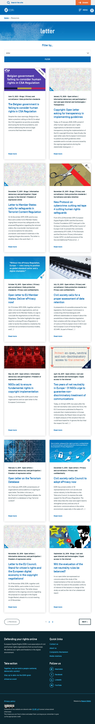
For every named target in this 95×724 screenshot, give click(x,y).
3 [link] (52, 622)
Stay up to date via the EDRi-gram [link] (17, 675)
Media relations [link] (56, 656)
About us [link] (53, 648)
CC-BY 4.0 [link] (35, 709)
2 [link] (49, 622)
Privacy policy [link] (9, 701)
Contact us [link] (54, 644)
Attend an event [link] (10, 679)
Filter (47, 59)
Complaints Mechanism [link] (59, 652)
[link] (92, 10)
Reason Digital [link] (86, 701)
